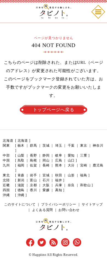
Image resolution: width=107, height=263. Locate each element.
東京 (83, 145)
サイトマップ (92, 204)
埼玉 (58, 145)
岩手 (33, 175)
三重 (83, 155)
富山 (33, 180)
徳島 (21, 190)
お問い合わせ (69, 210)
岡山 (46, 160)
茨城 (46, 145)
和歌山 (85, 185)
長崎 (46, 165)
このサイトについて (20, 204)
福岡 (21, 165)
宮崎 (83, 165)
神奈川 (98, 145)
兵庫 (58, 185)
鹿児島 (98, 165)
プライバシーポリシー (58, 204)
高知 (58, 190)
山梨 (21, 155)
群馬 (33, 145)
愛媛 (46, 190)
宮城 (46, 175)
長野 (33, 155)
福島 (83, 175)
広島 (58, 160)
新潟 (21, 180)
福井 (58, 180)
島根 (33, 160)
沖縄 (21, 195)
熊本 (58, 165)
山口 (71, 160)
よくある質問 (42, 210)
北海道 (23, 141)
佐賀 (33, 165)
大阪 (46, 185)
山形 (71, 175)
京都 (33, 185)
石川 (46, 180)
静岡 (46, 155)
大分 (71, 165)
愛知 (71, 155)
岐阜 (58, 155)
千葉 (71, 145)
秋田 (58, 175)
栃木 (21, 145)
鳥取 (21, 160)
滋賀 (21, 185)
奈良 (71, 185)
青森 (21, 175)
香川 (33, 190)
